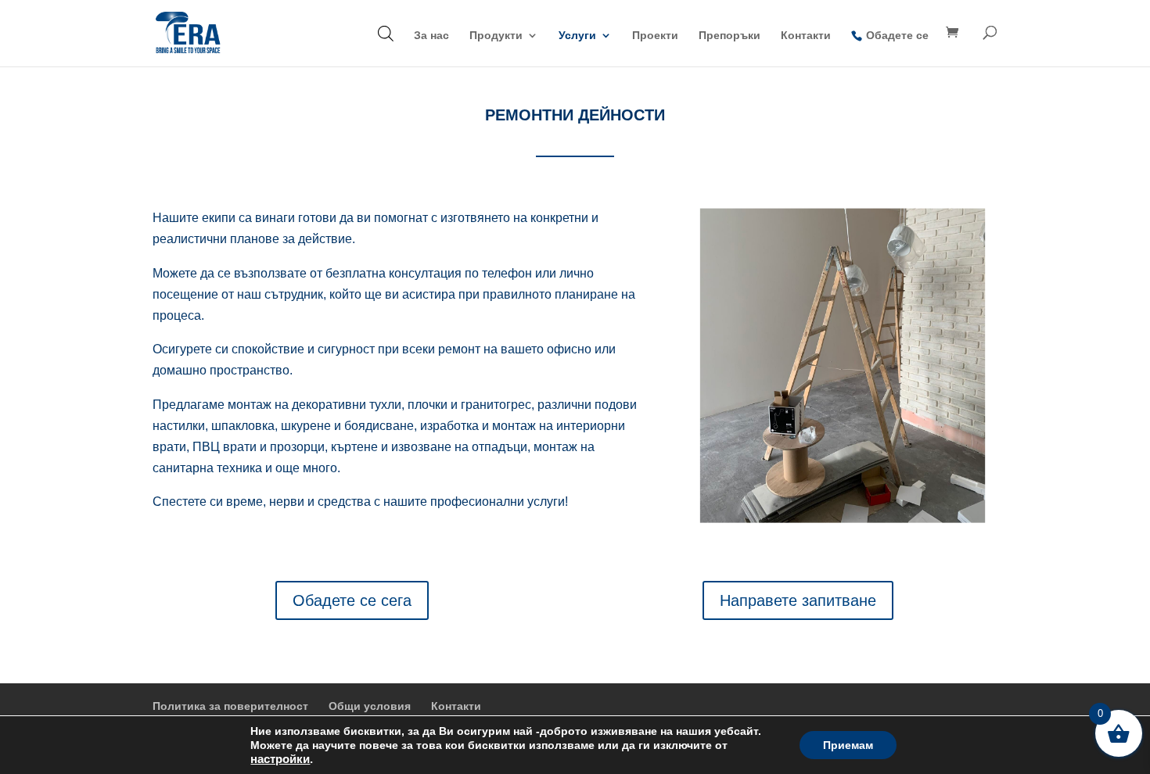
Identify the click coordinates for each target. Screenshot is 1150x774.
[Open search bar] (386, 33)
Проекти (655, 35)
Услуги (577, 35)
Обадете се (897, 35)
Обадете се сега (352, 600)
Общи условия (370, 706)
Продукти (496, 35)
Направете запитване (798, 600)
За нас (431, 35)
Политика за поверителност (230, 706)
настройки (280, 759)
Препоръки (729, 35)
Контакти (806, 35)
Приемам (848, 745)
